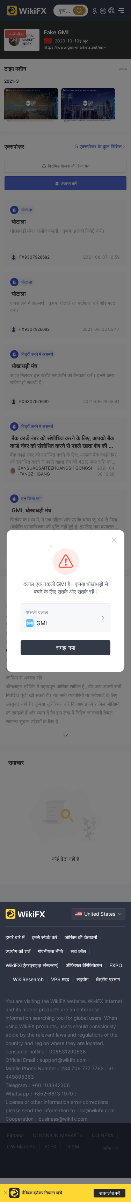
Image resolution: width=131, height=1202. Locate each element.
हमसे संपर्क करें (44, 937)
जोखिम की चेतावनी (81, 937)
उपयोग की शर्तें (18, 951)
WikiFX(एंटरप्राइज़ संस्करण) (32, 965)
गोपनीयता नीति (50, 951)
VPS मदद (60, 979)
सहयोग (82, 979)
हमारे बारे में (15, 937)
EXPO (115, 965)
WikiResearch (28, 979)
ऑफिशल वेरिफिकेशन (84, 965)
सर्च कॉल (78, 951)
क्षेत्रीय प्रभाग (108, 979)
